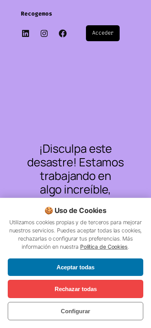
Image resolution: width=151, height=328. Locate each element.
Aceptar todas (75, 267)
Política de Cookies (104, 246)
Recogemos (36, 13)
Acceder (102, 33)
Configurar (75, 311)
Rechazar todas (76, 289)
